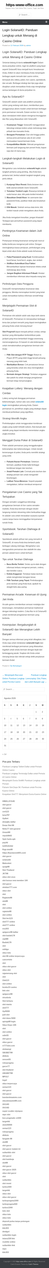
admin (28, 45)
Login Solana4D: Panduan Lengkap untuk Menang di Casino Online (20, 35)
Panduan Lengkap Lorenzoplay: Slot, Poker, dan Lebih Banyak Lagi (36, 678)
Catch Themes (33, 1264)
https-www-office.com (24, 5)
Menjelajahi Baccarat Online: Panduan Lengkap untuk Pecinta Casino (13, 678)
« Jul (4, 754)
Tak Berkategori (16, 666)
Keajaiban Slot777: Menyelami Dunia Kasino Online (24, 794)
